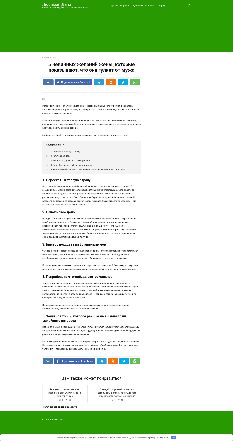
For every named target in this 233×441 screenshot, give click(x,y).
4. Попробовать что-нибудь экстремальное (72, 165)
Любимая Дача (56, 4)
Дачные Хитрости (120, 5)
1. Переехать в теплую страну (65, 151)
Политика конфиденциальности (60, 407)
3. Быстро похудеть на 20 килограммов (70, 160)
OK (174, 438)
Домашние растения (143, 5)
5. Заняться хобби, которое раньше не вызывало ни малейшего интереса (88, 169)
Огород (161, 5)
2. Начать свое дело (61, 156)
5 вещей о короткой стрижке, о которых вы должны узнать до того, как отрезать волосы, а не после (117, 392)
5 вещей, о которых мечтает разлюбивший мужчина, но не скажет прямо (64, 392)
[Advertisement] (116, 30)
